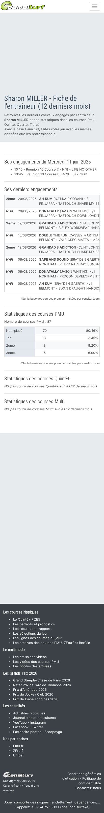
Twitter (37, 727)
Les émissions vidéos (30, 657)
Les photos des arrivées (32, 666)
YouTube (20, 722)
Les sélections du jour (30, 633)
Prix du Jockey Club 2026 (33, 694)
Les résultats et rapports (32, 629)
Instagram (38, 722)
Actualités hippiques (29, 713)
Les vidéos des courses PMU (36, 662)
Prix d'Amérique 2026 (30, 689)
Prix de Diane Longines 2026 (35, 699)
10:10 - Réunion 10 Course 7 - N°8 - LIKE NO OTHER (55, 169)
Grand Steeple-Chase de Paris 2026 (41, 680)
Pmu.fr (18, 746)
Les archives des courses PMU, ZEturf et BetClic (51, 643)
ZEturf (18, 751)
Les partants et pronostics (34, 624)
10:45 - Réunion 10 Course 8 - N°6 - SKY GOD (50, 174)
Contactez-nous (88, 788)
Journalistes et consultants (34, 718)
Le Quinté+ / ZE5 (26, 619)
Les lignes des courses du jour (37, 638)
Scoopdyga (53, 732)
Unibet (18, 755)
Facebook (21, 727)
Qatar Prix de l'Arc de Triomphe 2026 (42, 685)
